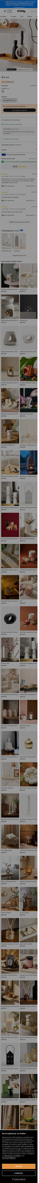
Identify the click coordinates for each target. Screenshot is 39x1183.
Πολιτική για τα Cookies (12, 1156)
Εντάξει (19, 1166)
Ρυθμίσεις (18, 1173)
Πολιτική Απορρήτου (9, 1158)
